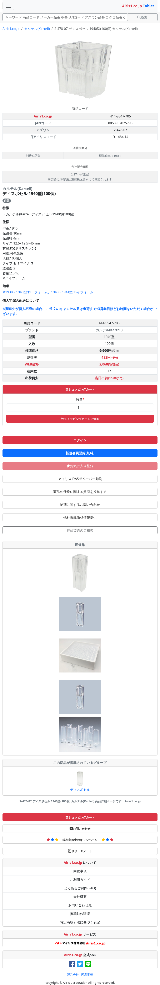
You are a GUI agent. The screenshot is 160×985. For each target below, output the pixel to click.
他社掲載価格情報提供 (80, 517)
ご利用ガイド (80, 879)
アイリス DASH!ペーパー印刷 (80, 478)
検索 (144, 17)
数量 (80, 399)
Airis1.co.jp (11, 28)
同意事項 (80, 871)
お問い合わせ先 (80, 905)
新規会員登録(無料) (80, 453)
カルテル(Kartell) (37, 28)
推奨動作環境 (80, 913)
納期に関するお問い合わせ (80, 504)
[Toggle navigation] (8, 6)
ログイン (80, 440)
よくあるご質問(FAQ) (80, 888)
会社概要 (80, 896)
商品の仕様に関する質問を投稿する (80, 491)
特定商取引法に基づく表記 (80, 922)
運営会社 (73, 974)
